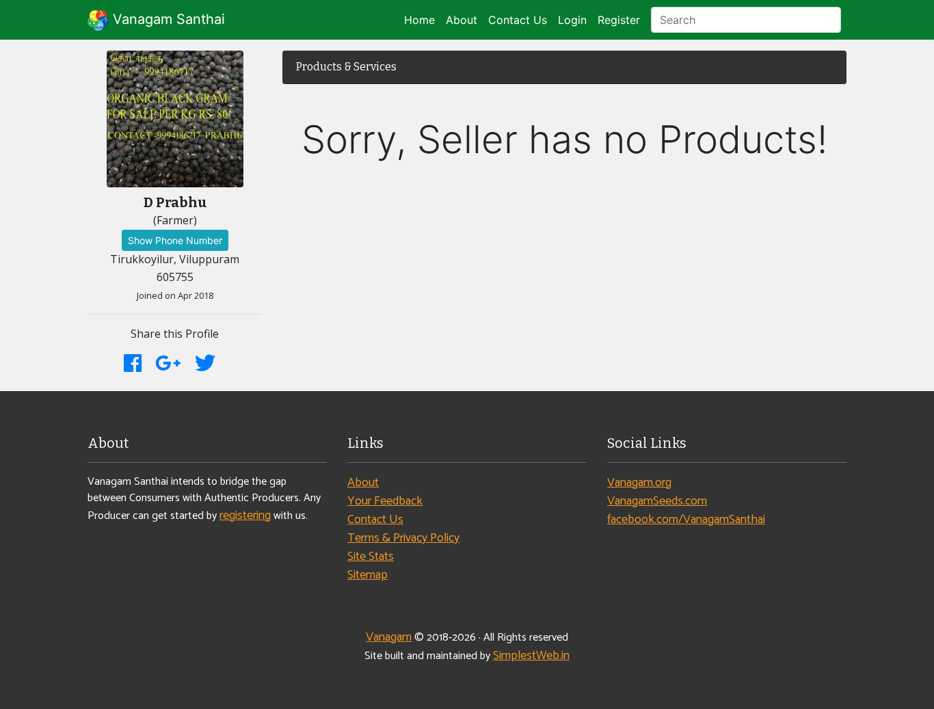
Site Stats (370, 556)
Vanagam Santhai (167, 19)
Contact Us (517, 20)
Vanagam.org (639, 482)
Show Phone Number (175, 240)
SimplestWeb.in (531, 655)
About (461, 20)
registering (245, 515)
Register (619, 20)
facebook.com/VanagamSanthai (686, 519)
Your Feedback (385, 501)
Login (572, 20)
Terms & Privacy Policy (403, 538)
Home (419, 20)
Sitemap (367, 575)
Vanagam (389, 637)
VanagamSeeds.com (657, 501)
